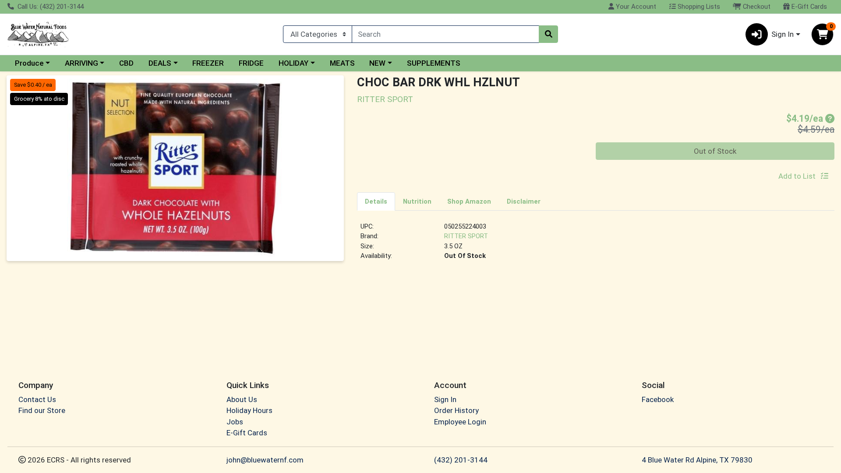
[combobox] (445, 34)
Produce (29, 63)
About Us (241, 399)
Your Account (635, 7)
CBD (126, 63)
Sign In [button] (782, 34)
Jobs (234, 421)
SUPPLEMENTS (433, 63)
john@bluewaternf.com (265, 459)
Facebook (658, 399)
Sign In (445, 399)
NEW (377, 63)
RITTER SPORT (466, 236)
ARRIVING (81, 63)
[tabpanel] (595, 244)
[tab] (376, 201)
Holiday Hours (249, 410)
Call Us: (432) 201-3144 (50, 7)
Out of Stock (715, 151)
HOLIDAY (293, 63)
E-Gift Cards (808, 7)
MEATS (342, 63)
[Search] (548, 34)
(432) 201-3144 (461, 459)
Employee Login (460, 421)
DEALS (159, 63)
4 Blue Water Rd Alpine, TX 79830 (697, 459)
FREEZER (208, 63)
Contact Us (37, 399)
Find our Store (41, 410)
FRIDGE (251, 63)
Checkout (755, 7)
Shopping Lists (698, 7)
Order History (456, 410)
